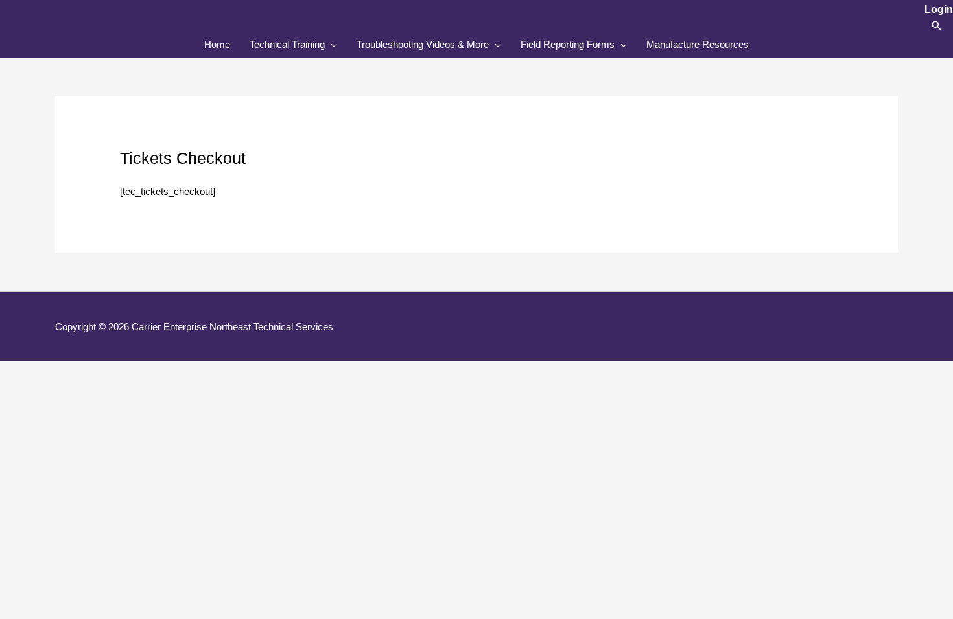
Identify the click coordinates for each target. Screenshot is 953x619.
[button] (936, 25)
